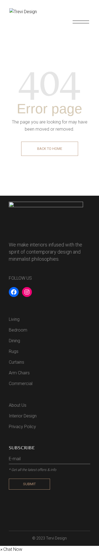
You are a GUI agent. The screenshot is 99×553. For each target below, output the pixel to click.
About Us (17, 405)
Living (14, 319)
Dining (14, 340)
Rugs (13, 351)
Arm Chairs (19, 372)
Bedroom (18, 330)
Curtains (16, 362)
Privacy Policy (22, 426)
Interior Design (23, 416)
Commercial (20, 383)
